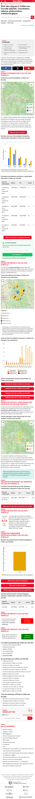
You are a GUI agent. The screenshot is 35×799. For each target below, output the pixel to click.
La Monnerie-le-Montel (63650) (12, 645)
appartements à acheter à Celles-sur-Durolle (16, 473)
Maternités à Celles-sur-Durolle (12, 684)
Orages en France (8, 731)
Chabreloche (26, 21)
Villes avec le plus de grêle (17, 585)
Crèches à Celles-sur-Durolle (11, 680)
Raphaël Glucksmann (9, 742)
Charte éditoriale (20, 774)
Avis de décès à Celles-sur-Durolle (12, 663)
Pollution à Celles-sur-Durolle (11, 665)
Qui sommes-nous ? (6, 774)
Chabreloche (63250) (9, 647)
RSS (12, 776)
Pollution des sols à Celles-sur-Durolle (17, 397)
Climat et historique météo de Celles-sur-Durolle (17, 672)
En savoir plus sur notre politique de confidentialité (14, 258)
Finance (6, 715)
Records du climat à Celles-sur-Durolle (17, 384)
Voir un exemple (28, 715)
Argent (6, 4)
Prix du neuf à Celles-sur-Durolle (12, 689)
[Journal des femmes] (9, 787)
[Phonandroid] (26, 797)
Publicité (27, 774)
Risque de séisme (8, 46)
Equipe (13, 774)
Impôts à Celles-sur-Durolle (11, 678)
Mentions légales (26, 778)
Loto (4, 746)
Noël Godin (6, 740)
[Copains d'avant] (9, 794)
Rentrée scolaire (7, 729)
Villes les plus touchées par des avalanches (17, 590)
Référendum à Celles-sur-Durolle (12, 691)
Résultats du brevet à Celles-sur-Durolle (14, 703)
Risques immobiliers (16, 4)
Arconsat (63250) (7, 653)
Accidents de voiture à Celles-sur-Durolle (14, 669)
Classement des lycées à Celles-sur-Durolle (15, 667)
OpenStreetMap (24, 114)
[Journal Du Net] (9, 790)
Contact (32, 774)
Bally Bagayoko (7, 734)
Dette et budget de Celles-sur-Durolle (13, 676)
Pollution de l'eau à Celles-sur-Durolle (17, 393)
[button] (3, 84)
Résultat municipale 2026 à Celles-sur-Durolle (16, 699)
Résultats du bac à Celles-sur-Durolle (13, 701)
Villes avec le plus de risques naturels (17, 237)
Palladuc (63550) (7, 649)
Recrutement (17, 776)
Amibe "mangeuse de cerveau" (12, 736)
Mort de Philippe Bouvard (10, 738)
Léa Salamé (6, 744)
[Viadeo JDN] (26, 794)
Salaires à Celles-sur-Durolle (11, 674)
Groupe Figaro (11, 779)
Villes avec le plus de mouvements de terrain (17, 506)
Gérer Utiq (18, 778)
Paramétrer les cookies (10, 778)
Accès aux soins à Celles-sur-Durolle (13, 686)
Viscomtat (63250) (8, 651)
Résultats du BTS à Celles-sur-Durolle (13, 705)
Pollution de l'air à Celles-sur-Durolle (17, 388)
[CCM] (26, 787)
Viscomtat (10, 23)
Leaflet (12, 114)
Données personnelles (27, 776)
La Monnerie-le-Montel (14, 21)
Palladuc (3, 23)
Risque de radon (23, 44)
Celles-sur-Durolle (8, 661)
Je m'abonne (16, 254)
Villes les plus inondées (17, 132)
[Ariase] (9, 797)
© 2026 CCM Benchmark (21, 779)
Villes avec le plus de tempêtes (17, 581)
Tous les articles (7, 776)
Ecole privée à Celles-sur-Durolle (12, 682)
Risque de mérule (23, 50)
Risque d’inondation (9, 44)
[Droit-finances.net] (26, 790)
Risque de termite (23, 52)
